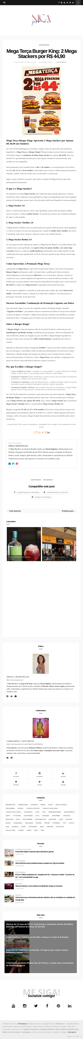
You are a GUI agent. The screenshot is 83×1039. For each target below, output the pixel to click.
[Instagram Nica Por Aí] (7, 696)
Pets (64, 823)
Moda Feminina (27, 819)
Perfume (47, 823)
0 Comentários (61, 62)
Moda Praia (52, 819)
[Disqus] (41, 598)
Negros (8, 823)
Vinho (36, 830)
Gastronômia (44, 45)
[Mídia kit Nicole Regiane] (16, 696)
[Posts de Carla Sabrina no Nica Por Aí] (12, 758)
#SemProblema (23, 804)
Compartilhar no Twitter (57, 492)
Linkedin (63, 776)
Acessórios (34, 804)
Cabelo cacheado (61, 804)
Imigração (45, 815)
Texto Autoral (10, 830)
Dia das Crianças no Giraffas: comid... (52, 547)
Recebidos (15, 826)
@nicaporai (72, 1032)
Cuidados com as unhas (50, 808)
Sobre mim (50, 826)
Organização (18, 823)
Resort (23, 826)
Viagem (29, 830)
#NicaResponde (10, 804)
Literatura (66, 815)
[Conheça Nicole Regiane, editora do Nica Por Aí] (41, 664)
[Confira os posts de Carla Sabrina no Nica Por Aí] (41, 728)
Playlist (71, 823)
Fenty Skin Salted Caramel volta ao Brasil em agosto (34, 852)
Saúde (42, 826)
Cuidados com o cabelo (13, 812)
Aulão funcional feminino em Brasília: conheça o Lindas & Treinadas (37, 937)
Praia (7, 826)
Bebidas (43, 804)
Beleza (50, 804)
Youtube (63, 785)
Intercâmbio (56, 815)
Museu (61, 819)
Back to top (73, 1037)
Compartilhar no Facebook (28, 492)
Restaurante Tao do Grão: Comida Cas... (19, 558)
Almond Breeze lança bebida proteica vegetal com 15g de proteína (39, 863)
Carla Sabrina (10, 808)
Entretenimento (69, 812)
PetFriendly (56, 823)
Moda (18, 819)
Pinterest (16, 785)
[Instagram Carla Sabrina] (7, 758)
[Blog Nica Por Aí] (11, 696)
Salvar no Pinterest (43, 497)
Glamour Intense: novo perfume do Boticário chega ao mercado (38, 886)
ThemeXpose (22, 1024)
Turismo (21, 830)
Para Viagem (29, 823)
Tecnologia (60, 826)
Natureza (69, 819)
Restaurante (48, 479)
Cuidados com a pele (33, 808)
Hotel (37, 815)
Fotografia (17, 815)
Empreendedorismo (55, 812)
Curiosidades (28, 812)
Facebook (16, 776)
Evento (8, 815)
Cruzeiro (20, 808)
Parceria (38, 823)
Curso (37, 812)
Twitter (39, 785)
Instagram (40, 776)
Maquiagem (9, 819)
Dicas (44, 812)
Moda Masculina (40, 819)
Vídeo (42, 830)
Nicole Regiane (15, 443)
